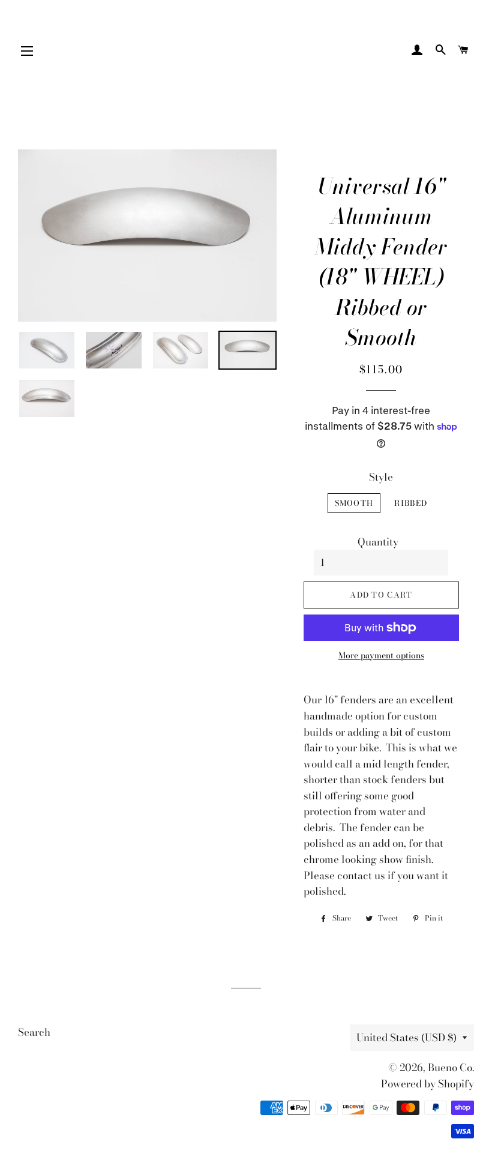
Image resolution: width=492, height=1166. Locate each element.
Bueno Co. (451, 1067)
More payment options (381, 655)
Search (34, 1032)
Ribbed (410, 503)
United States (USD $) (406, 1037)
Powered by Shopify (427, 1084)
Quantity (378, 542)
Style (381, 477)
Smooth (354, 503)
